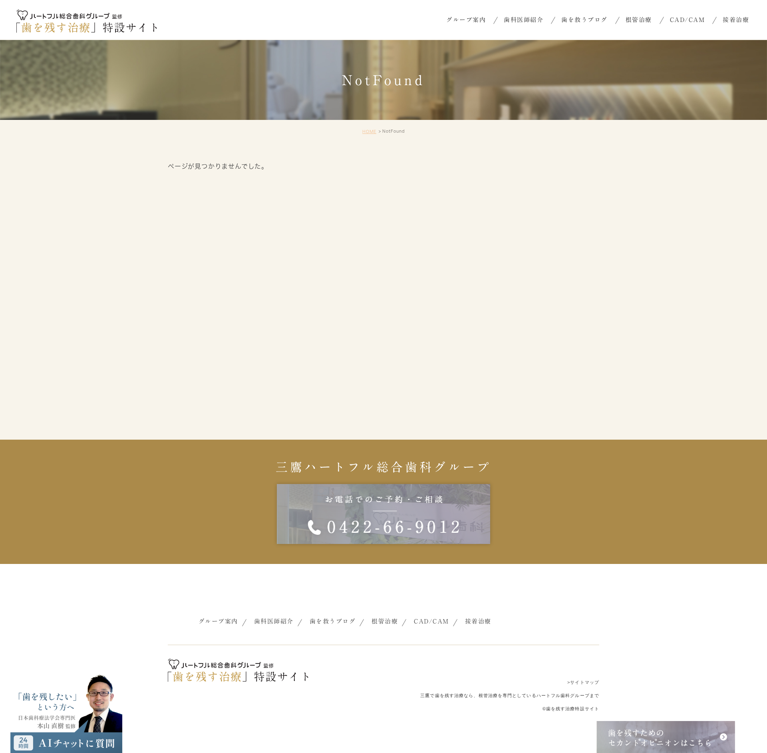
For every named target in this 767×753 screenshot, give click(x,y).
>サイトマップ (583, 682)
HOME (369, 131)
